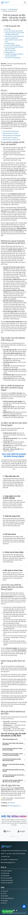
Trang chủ (4, 9)
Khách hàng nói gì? (10, 50)
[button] (10, 836)
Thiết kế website (12, 9)
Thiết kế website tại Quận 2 (10, 137)
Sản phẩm (5, 896)
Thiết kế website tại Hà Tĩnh (10, 133)
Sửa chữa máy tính (7, 880)
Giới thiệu (8, 29)
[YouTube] (14, 910)
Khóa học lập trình (7, 883)
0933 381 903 (6, 856)
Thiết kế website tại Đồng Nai (10, 131)
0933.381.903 (11, 803)
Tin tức (4, 893)
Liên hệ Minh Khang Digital (12, 57)
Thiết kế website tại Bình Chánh (11, 139)
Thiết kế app (5, 873)
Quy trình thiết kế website (12, 45)
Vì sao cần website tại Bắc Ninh (14, 31)
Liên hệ (4, 903)
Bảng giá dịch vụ (9, 52)
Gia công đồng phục (8, 898)
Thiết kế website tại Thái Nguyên (11, 135)
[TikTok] (17, 910)
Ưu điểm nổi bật (9, 43)
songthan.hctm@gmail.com (10, 859)
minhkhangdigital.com (14, 806)
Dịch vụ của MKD (7, 878)
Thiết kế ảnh (5, 875)
